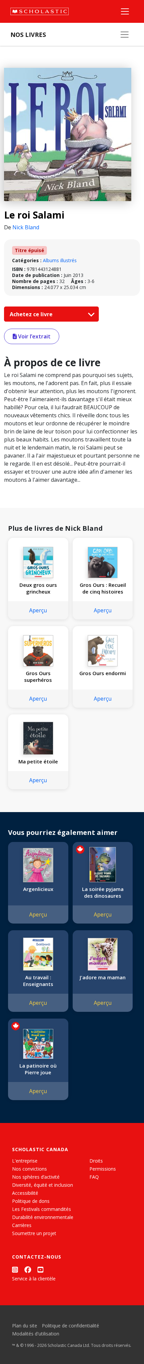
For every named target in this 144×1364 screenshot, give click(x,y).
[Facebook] (27, 1269)
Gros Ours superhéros (38, 676)
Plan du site (24, 1325)
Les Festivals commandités (41, 1209)
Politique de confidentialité (70, 1325)
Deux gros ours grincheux (38, 588)
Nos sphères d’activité (36, 1177)
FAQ (94, 1177)
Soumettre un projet (34, 1233)
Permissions (102, 1169)
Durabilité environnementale (42, 1217)
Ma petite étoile (38, 761)
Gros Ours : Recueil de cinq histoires (103, 588)
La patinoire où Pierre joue (38, 1069)
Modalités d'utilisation (35, 1333)
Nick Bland (25, 227)
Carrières (21, 1225)
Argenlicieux (38, 889)
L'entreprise (25, 1161)
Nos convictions (29, 1169)
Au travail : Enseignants (38, 980)
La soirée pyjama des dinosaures (103, 892)
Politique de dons (31, 1201)
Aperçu (38, 610)
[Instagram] (15, 1269)
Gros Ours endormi (102, 673)
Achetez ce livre (32, 314)
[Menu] (125, 11)
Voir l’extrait (34, 336)
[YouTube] (41, 1269)
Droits (96, 1161)
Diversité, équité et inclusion (42, 1185)
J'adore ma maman (103, 977)
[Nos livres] (125, 34)
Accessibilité (25, 1193)
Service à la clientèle (34, 1278)
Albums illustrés (60, 260)
